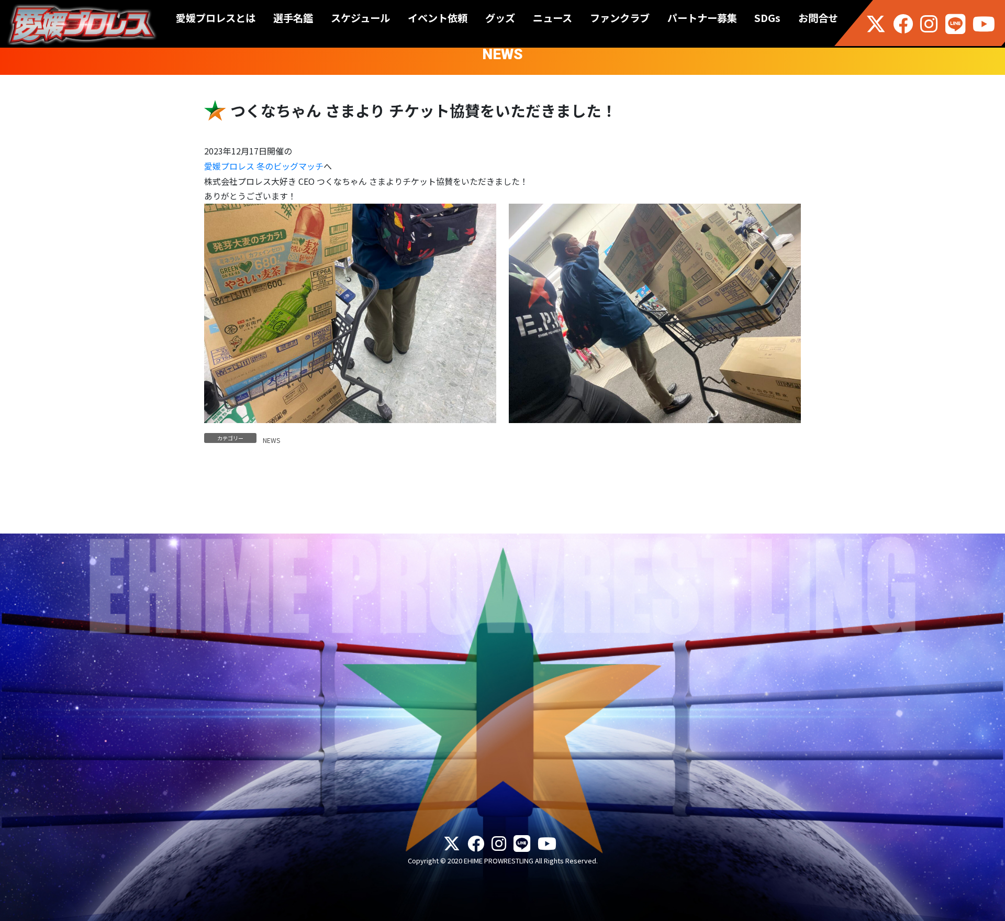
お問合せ (818, 17)
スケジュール (360, 17)
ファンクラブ (620, 17)
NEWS (271, 440)
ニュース (552, 17)
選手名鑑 (293, 17)
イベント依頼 (437, 17)
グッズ (500, 17)
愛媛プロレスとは (215, 17)
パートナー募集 (702, 17)
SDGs (767, 17)
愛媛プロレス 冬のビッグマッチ (263, 166)
